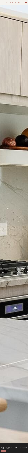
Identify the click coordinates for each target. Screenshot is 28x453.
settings (7, 448)
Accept (4, 450)
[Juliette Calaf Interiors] (11, 2)
